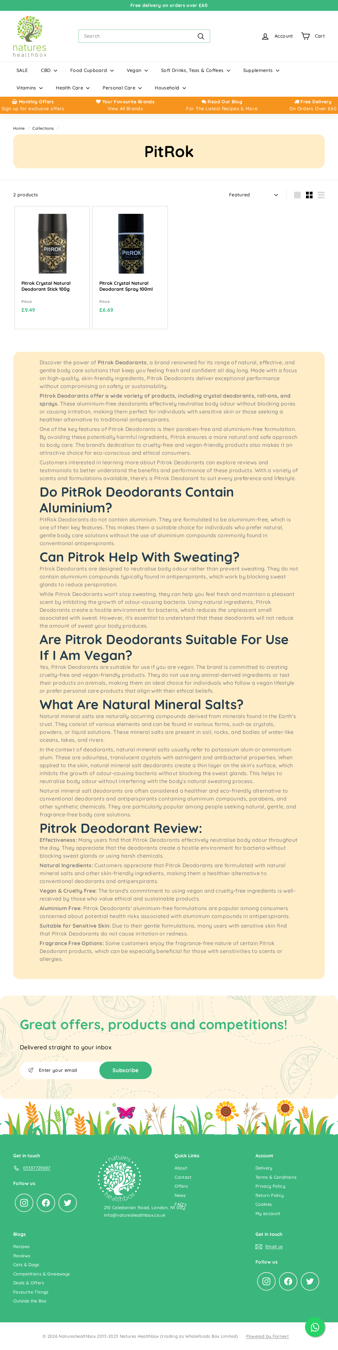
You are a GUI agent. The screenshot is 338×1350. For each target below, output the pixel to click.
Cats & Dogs (26, 1264)
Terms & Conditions (275, 1177)
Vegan (135, 70)
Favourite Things (31, 1292)
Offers (181, 1186)
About (181, 1167)
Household (168, 88)
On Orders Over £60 (312, 109)
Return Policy (269, 1195)
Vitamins (27, 88)
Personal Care (120, 88)
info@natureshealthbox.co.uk (134, 1215)
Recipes (21, 1246)
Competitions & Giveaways (41, 1273)
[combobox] (144, 36)
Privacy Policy (270, 1186)
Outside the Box (29, 1300)
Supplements (258, 70)
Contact (183, 1177)
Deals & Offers (28, 1282)
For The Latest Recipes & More (221, 109)
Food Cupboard (89, 70)
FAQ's (180, 1204)
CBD (46, 70)
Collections (43, 128)
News (180, 1195)
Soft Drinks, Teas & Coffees (193, 70)
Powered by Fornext (267, 1336)
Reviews (21, 1255)
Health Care (70, 88)
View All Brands (125, 109)
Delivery (263, 1167)
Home (19, 128)
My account (268, 1213)
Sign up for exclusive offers (33, 109)
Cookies (263, 1204)
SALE (22, 70)
